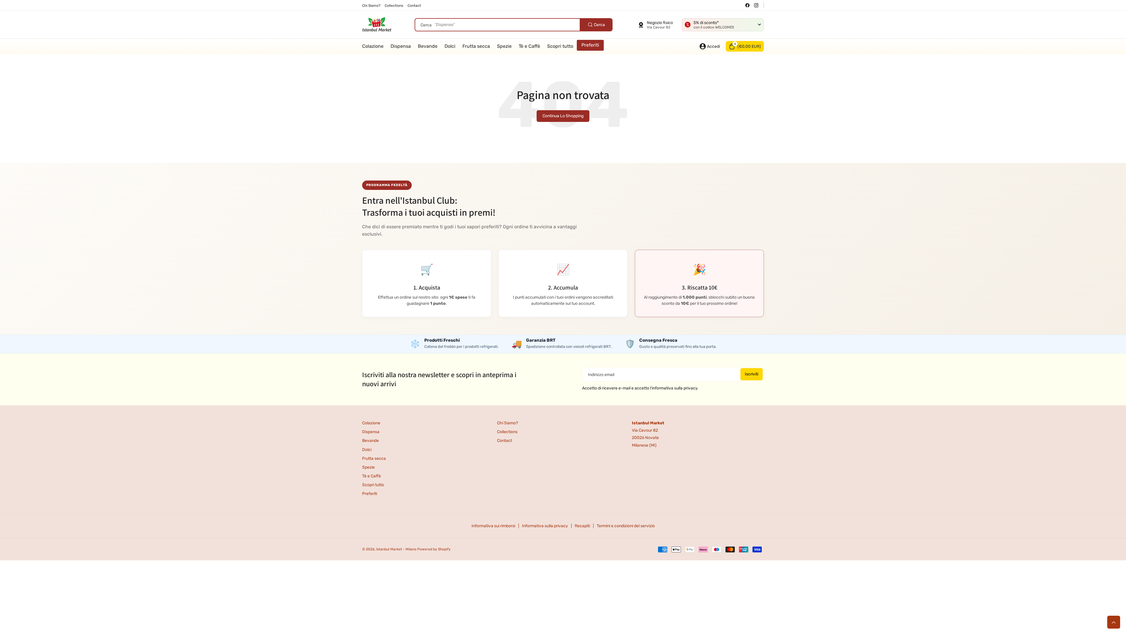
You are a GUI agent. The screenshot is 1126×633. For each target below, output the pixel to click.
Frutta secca (374, 458)
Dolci (367, 449)
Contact (504, 440)
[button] (745, 46)
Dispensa (370, 431)
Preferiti (369, 493)
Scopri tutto (373, 484)
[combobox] (514, 24)
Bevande (370, 440)
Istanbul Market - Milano (396, 549)
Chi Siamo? (507, 423)
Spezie (368, 467)
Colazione (371, 423)
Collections (507, 431)
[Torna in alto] (1113, 622)
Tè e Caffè (371, 476)
